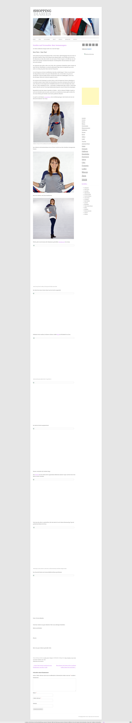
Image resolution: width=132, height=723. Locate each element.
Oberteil (37, 474)
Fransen (85, 165)
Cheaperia (86, 187)
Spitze (84, 159)
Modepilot (86, 204)
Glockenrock (62, 242)
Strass (83, 132)
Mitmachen (67, 39)
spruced (86, 202)
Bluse (66, 658)
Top (42, 659)
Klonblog (86, 209)
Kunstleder (85, 154)
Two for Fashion (87, 196)
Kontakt (75, 39)
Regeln (60, 39)
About (54, 39)
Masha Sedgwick (87, 210)
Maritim (69, 658)
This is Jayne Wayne (88, 206)
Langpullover (47, 97)
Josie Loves (86, 189)
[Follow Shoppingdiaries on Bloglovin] (87, 49)
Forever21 (85, 157)
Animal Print (86, 144)
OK (103, 722)
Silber (83, 137)
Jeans (83, 146)
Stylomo (86, 214)
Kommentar (36, 677)
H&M (84, 179)
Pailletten (85, 151)
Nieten (83, 124)
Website (35, 703)
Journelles (86, 191)
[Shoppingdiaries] (42, 13)
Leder (84, 169)
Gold (83, 139)
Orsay (72, 658)
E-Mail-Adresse (37, 698)
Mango (85, 172)
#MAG (85, 207)
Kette (83, 134)
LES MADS (86, 199)
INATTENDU (87, 201)
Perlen (83, 122)
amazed (86, 212)
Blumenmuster (86, 128)
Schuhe (83, 120)
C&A (83, 162)
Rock (58, 334)
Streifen (39, 659)
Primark (84, 149)
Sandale (84, 118)
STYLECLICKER (87, 194)
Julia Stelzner (87, 192)
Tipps (39, 39)
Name (35, 692)
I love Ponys (86, 197)
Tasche (84, 141)
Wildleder (84, 130)
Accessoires (47, 39)
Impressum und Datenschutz (94, 716)
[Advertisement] (90, 96)
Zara (45, 659)
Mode (34, 39)
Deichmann (85, 126)
